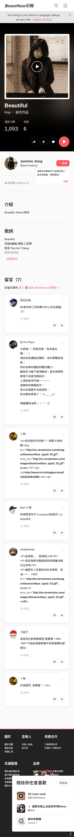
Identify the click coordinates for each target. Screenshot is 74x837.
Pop (7, 112)
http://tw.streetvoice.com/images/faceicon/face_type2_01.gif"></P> (42, 597)
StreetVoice (19, 5)
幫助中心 (8, 786)
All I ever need (37, 794)
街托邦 (25, 748)
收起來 (63, 783)
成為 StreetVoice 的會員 (42, 287)
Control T (32, 822)
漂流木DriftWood (36, 797)
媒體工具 (8, 751)
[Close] (70, 15)
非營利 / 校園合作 (53, 748)
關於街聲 (8, 744)
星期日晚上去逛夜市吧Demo (48, 806)
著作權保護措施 (12, 775)
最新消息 (8, 748)
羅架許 (31, 810)
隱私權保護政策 (12, 771)
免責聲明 (8, 782)
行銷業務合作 (51, 744)
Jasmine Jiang (31, 161)
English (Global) (42, 19)
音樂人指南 (27, 744)
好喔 (65, 181)
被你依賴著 (34, 819)
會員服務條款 (10, 778)
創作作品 (22, 112)
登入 (21, 287)
